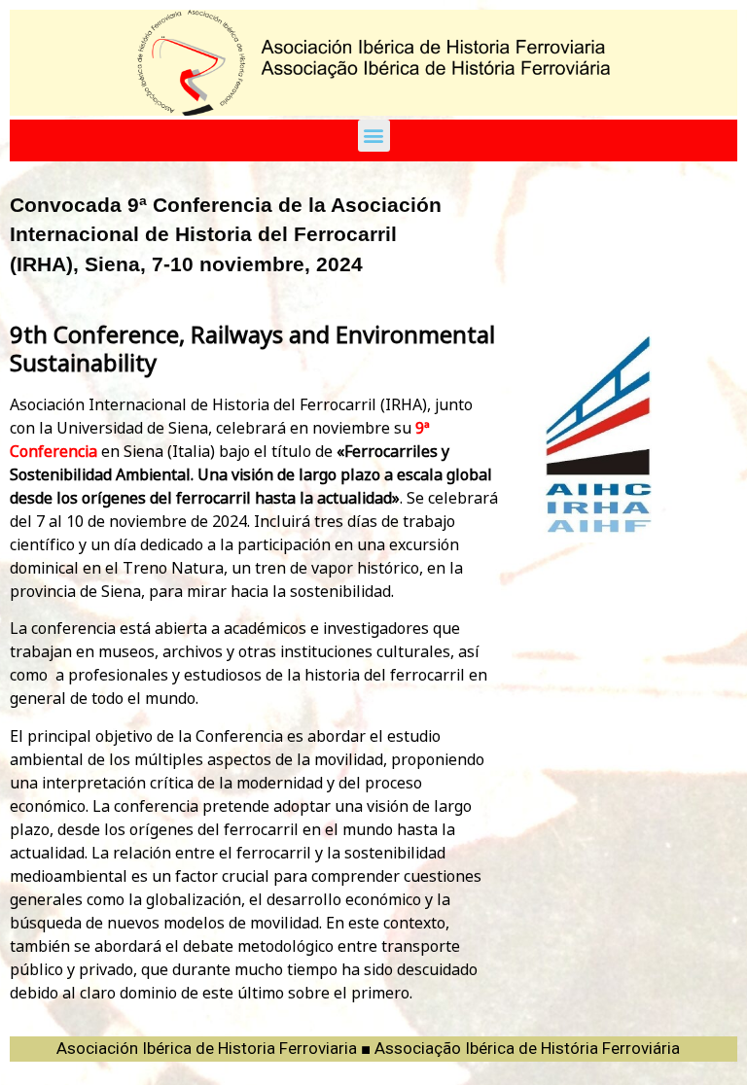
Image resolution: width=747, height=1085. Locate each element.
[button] (374, 136)
